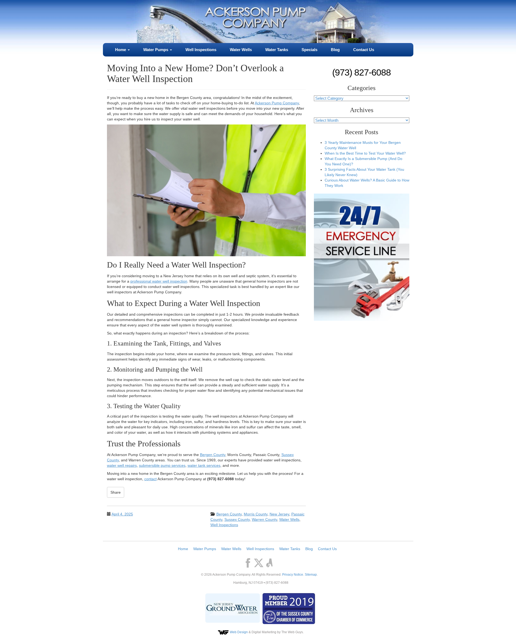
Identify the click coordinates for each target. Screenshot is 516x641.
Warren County (264, 519)
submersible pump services (162, 465)
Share (115, 492)
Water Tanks (276, 49)
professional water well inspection (158, 281)
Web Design (239, 632)
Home (121, 49)
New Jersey (279, 514)
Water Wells (241, 49)
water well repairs (122, 465)
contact (150, 479)
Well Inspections (200, 49)
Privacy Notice (292, 574)
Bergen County (212, 455)
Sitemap (311, 574)
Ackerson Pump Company (277, 103)
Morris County (255, 514)
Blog (335, 49)
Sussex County (237, 519)
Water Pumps (156, 49)
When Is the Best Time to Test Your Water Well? (365, 153)
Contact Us (363, 49)
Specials (309, 49)
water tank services (204, 465)
